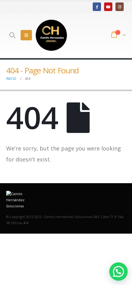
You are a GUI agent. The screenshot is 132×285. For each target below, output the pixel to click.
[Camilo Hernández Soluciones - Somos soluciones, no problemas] (51, 35)
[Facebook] (97, 6)
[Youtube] (108, 6)
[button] (118, 271)
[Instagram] (119, 6)
